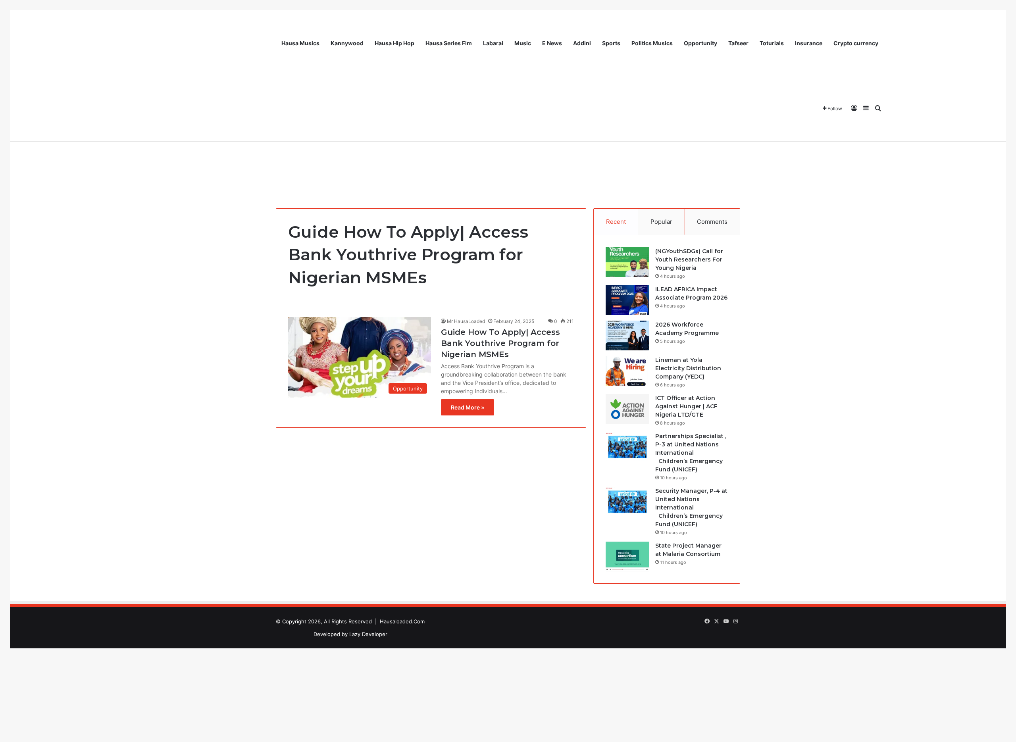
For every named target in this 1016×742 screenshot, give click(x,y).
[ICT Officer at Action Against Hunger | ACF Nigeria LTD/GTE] (627, 409)
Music (522, 43)
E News (552, 43)
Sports (611, 43)
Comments (712, 221)
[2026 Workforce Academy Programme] (627, 335)
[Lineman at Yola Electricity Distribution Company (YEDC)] (627, 371)
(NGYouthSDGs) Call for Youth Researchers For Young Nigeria (689, 259)
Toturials (772, 43)
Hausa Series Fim (448, 43)
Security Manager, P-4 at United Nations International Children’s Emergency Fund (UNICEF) (691, 507)
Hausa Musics (300, 43)
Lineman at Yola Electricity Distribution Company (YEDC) (688, 368)
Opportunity (700, 43)
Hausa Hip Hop (394, 43)
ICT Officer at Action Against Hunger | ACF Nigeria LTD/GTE (686, 406)
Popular (661, 221)
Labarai (493, 43)
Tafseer (738, 43)
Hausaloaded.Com (402, 621)
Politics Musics (652, 43)
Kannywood (347, 43)
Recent (616, 221)
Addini (582, 43)
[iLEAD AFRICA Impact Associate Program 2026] (627, 300)
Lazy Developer (368, 634)
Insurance (808, 43)
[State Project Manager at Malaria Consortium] (627, 556)
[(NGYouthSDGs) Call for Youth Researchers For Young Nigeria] (627, 262)
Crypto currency (855, 43)
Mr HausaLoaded (466, 321)
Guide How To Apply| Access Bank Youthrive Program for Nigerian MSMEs (500, 343)
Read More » (467, 407)
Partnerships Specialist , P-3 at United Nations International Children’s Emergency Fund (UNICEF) (690, 453)
